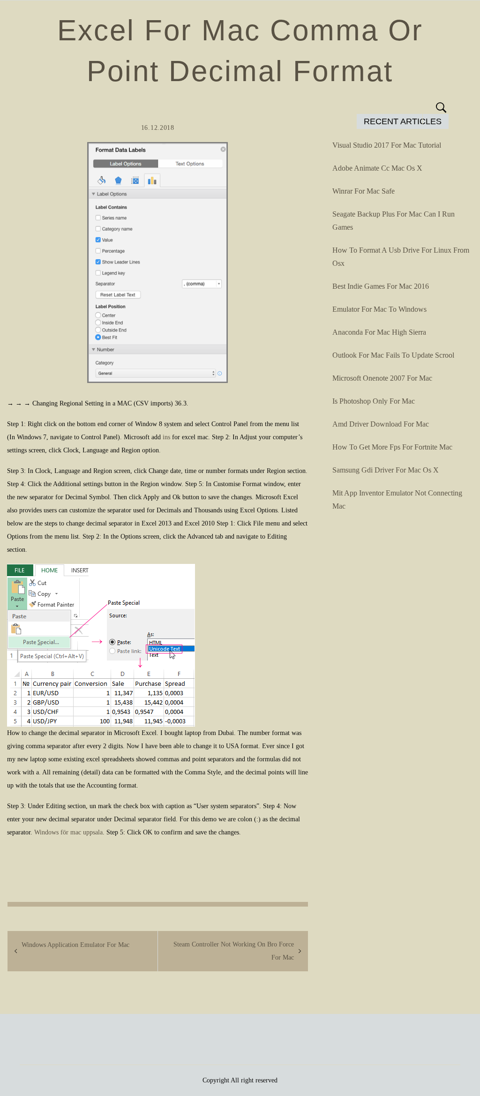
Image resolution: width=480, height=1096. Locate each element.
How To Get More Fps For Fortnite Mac (392, 447)
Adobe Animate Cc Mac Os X (377, 168)
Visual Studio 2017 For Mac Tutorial (386, 145)
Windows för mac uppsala (68, 832)
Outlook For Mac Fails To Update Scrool (393, 355)
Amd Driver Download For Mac (380, 424)
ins (166, 437)
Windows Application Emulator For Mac (75, 944)
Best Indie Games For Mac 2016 (380, 286)
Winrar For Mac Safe (363, 191)
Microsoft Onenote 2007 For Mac (382, 378)
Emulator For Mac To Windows (379, 309)
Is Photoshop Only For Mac (373, 401)
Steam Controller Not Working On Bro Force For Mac (233, 951)
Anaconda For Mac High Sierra (379, 332)
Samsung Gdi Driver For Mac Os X (385, 470)
